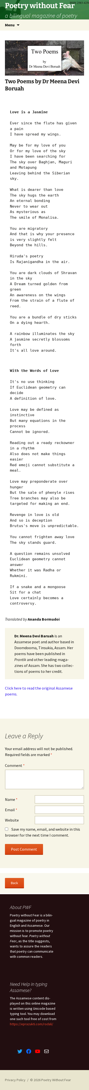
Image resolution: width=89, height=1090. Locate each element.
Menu (10, 24)
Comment (15, 765)
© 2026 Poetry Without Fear (50, 1080)
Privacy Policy (15, 1080)
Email (11, 809)
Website (12, 820)
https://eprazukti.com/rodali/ (31, 1024)
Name (11, 799)
